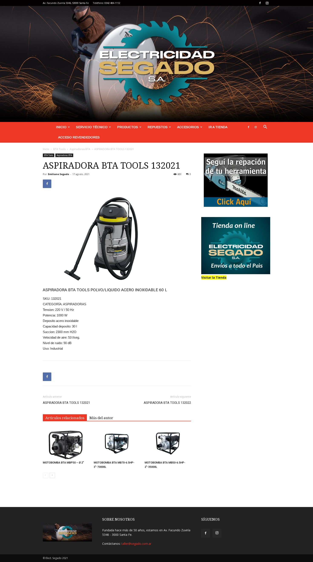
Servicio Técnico (92, 127)
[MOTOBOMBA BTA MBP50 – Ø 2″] (66, 443)
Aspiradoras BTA (80, 149)
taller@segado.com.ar (136, 544)
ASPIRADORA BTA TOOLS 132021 (66, 403)
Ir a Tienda (217, 127)
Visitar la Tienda (213, 277)
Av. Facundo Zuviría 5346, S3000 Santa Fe (66, 2)
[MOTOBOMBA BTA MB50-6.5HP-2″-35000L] (168, 443)
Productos (127, 127)
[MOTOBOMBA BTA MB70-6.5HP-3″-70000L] (117, 443)
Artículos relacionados (64, 418)
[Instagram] (267, 3)
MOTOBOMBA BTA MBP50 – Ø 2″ (63, 462)
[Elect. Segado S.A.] (156, 64)
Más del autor (101, 418)
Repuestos (158, 127)
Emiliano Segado (58, 174)
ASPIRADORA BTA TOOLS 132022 (167, 403)
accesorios (188, 127)
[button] (265, 127)
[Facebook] (260, 3)
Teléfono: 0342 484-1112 (106, 2)
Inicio (61, 127)
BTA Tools (59, 149)
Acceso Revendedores (79, 137)
